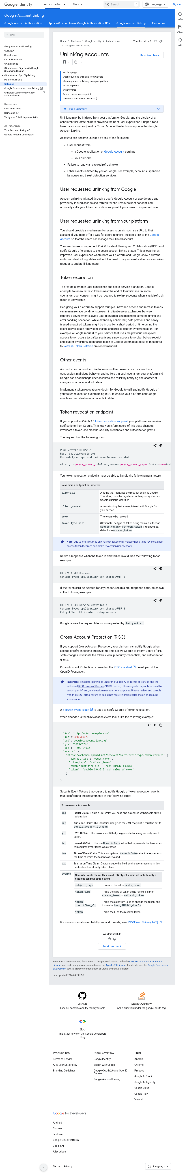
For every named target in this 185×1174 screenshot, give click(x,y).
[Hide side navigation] (43, 1167)
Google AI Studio (143, 1076)
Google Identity (93, 41)
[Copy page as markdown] (76, 62)
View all (138, 1099)
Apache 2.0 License (116, 965)
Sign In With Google (104, 1064)
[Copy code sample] (161, 725)
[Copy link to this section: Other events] (90, 360)
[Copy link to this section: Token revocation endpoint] (117, 412)
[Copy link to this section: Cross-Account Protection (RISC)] (129, 637)
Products (76, 41)
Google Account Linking (24, 15)
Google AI (58, 1145)
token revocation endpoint (111, 421)
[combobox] (122, 4)
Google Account (114, 151)
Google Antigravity (144, 1082)
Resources (158, 23)
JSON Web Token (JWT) (142, 922)
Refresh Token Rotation (78, 346)
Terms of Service (62, 1059)
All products (59, 1151)
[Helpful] (155, 41)
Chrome (139, 1064)
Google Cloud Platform (66, 1140)
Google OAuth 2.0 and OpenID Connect (110, 1072)
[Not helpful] (161, 41)
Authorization (52, 4)
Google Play (141, 1093)
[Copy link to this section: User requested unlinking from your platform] (151, 221)
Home (63, 41)
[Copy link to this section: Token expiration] (96, 278)
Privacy (68, 1166)
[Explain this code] (155, 445)
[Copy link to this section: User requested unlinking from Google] (139, 190)
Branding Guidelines (64, 1070)
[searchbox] (24, 35)
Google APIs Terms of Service (132, 681)
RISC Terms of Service (91, 686)
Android (138, 1059)
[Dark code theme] (161, 445)
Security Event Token (76, 709)
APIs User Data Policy (65, 1064)
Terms (56, 1166)
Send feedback (149, 55)
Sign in (177, 4)
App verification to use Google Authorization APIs (79, 23)
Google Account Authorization (23, 23)
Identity (25, 4)
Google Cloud (141, 1087)
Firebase (139, 1070)
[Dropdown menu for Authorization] (65, 4)
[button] (23, 75)
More (76, 4)
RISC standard (123, 667)
